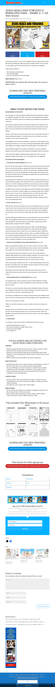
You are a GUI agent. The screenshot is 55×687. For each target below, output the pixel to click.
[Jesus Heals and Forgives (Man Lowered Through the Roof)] (27, 553)
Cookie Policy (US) (34, 674)
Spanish (8, 479)
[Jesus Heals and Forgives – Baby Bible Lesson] (42, 553)
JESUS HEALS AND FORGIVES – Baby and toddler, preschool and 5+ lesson (27, 466)
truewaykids (9, 18)
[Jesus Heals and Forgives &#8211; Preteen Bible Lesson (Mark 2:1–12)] (12, 553)
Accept (27, 681)
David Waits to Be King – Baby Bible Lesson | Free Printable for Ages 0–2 (25, 621)
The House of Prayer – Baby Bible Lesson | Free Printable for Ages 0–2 (24, 624)
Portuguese (30, 479)
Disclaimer (42, 674)
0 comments (28, 18)
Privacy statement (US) (24, 674)
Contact (16, 674)
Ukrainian (9, 487)
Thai (28, 483)
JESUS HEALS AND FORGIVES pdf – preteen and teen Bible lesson (27, 96)
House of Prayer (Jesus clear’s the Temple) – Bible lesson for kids (23, 619)
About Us (12, 674)
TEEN (24, 18)
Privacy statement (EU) (13, 676)
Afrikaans (8, 483)
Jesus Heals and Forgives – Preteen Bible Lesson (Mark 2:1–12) (12, 558)
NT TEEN (20, 18)
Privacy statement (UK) (40, 676)
